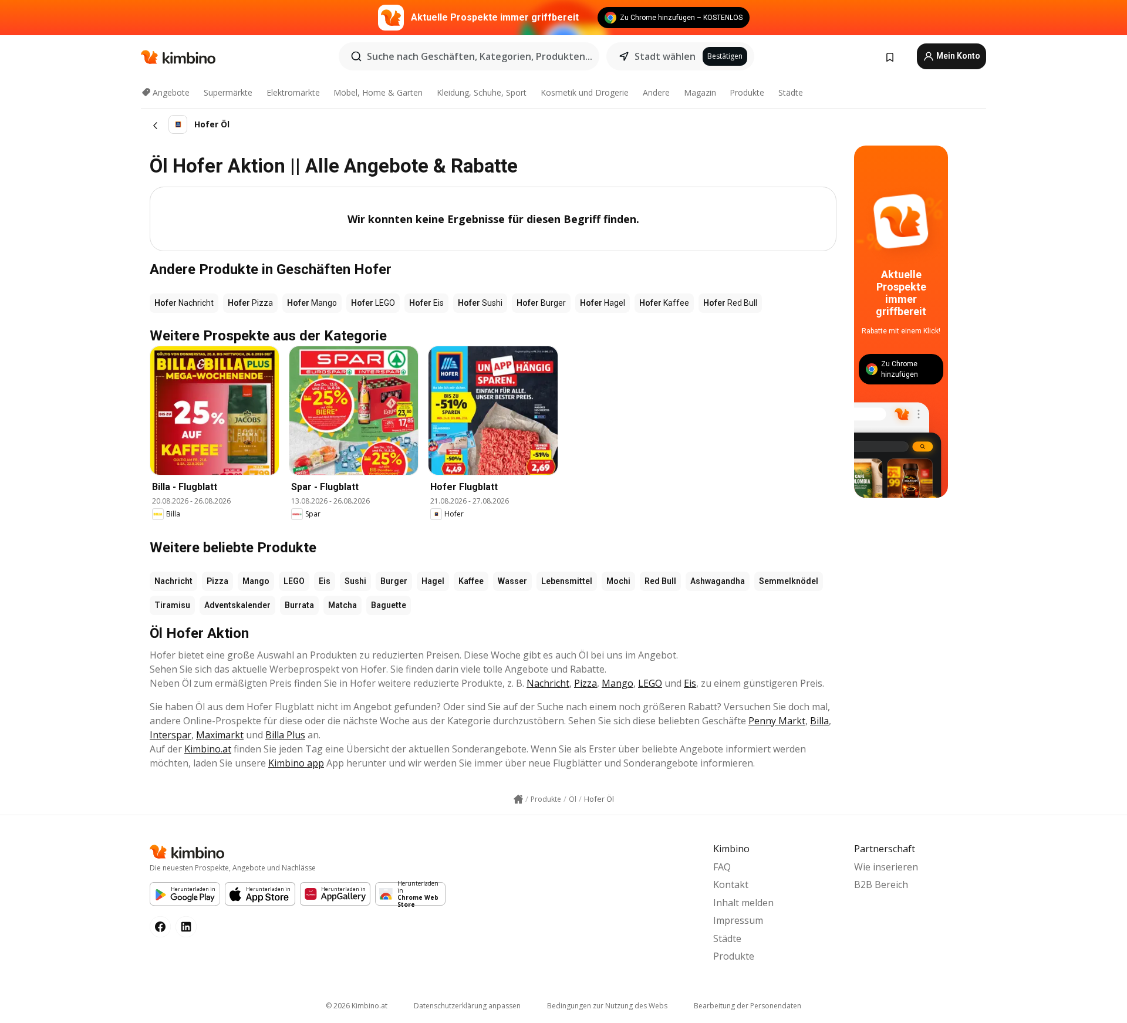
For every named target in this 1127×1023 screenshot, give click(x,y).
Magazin (700, 92)
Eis (324, 581)
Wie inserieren (886, 866)
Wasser (512, 581)
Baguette (388, 605)
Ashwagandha (717, 581)
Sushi (355, 581)
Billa (819, 720)
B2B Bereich (881, 884)
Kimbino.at (207, 748)
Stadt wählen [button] (665, 56)
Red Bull (660, 581)
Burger (393, 581)
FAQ (722, 866)
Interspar (170, 734)
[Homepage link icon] (518, 799)
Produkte (747, 92)
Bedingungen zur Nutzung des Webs (607, 1006)
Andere (656, 92)
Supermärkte (228, 92)
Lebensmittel (566, 581)
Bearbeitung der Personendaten (747, 1006)
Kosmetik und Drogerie (585, 92)
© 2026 (356, 1006)
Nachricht (173, 581)
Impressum (738, 920)
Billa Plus (285, 734)
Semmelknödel (788, 581)
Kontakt (730, 884)
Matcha (342, 605)
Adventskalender (237, 605)
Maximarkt (220, 734)
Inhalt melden (743, 902)
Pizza (217, 581)
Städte (790, 92)
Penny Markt (776, 720)
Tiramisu (172, 605)
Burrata (299, 605)
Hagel (432, 581)
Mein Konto (957, 55)
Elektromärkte (293, 92)
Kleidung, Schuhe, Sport (482, 92)
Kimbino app (296, 763)
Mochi (618, 581)
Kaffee (471, 581)
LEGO (294, 581)
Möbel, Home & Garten (378, 92)
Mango (255, 581)
